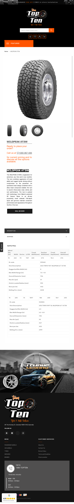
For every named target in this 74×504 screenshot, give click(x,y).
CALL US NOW (19, 211)
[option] (37, 89)
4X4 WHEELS (8, 448)
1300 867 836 (25, 153)
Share (1, 246)
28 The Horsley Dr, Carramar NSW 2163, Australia (19, 424)
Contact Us (41, 448)
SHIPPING (10, 236)
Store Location (42, 457)
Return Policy (42, 451)
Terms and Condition (44, 454)
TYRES (6, 451)
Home (6, 51)
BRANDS (7, 457)
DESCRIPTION (11, 230)
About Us (41, 445)
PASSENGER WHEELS (11, 445)
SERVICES (7, 454)
